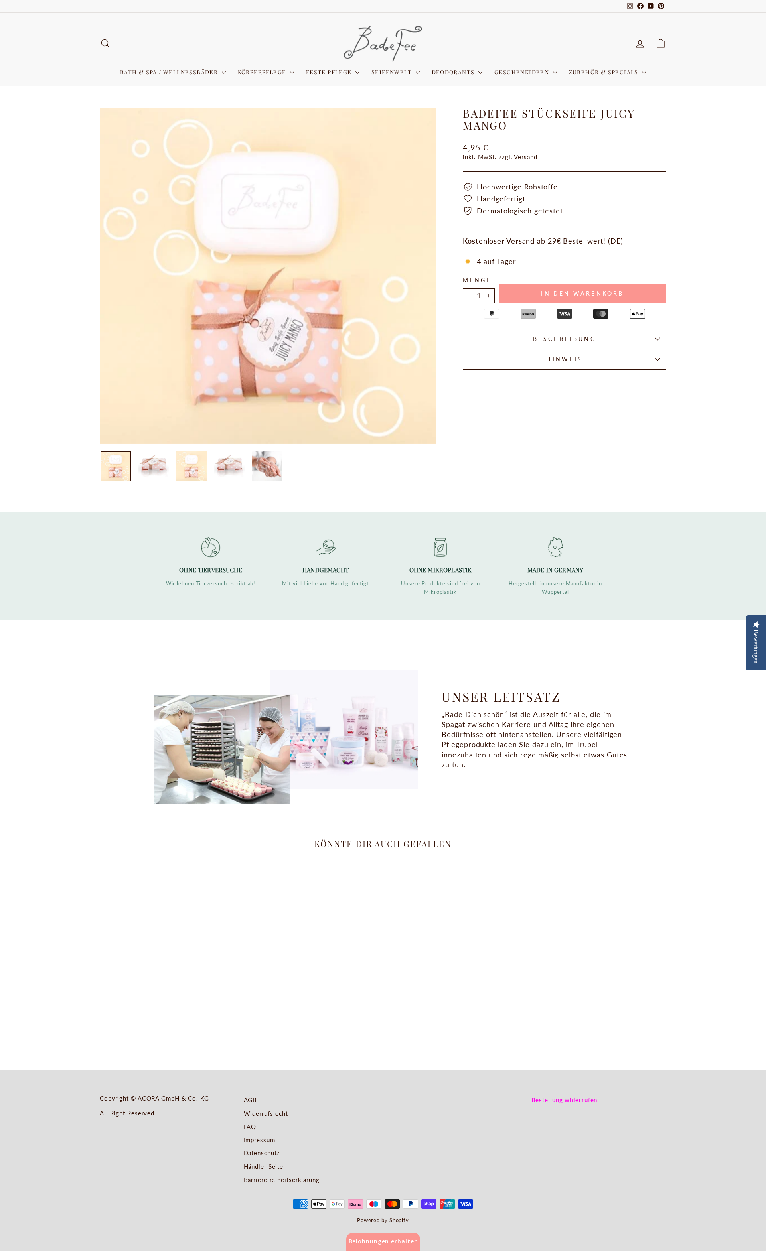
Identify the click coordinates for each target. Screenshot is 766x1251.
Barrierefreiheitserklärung (282, 1179)
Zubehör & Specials (604, 72)
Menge (477, 280)
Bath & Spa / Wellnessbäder (170, 72)
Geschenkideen (522, 72)
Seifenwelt (392, 72)
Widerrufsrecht (266, 1113)
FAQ (250, 1126)
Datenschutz (262, 1152)
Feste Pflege (329, 72)
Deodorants (454, 72)
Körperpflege (263, 72)
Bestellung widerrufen (564, 1099)
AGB (250, 1099)
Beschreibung (564, 338)
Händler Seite (264, 1166)
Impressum (259, 1139)
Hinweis (564, 359)
